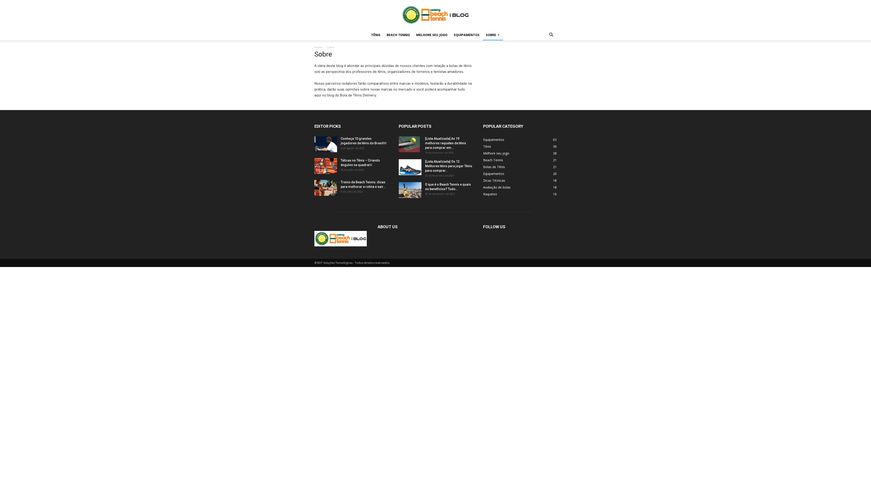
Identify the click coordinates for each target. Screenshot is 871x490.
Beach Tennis (398, 35)
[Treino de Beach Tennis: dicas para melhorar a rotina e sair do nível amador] (325, 188)
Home (318, 47)
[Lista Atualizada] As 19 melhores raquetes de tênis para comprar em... (445, 143)
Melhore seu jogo (432, 35)
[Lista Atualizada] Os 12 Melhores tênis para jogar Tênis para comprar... (448, 166)
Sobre (491, 35)
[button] (551, 35)
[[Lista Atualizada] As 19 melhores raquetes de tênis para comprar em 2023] (409, 144)
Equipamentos (467, 35)
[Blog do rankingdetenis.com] (435, 15)
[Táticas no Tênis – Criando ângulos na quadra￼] (325, 166)
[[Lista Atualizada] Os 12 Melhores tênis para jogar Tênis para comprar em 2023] (410, 167)
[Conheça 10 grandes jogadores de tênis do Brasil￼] (325, 144)
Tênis (375, 35)
